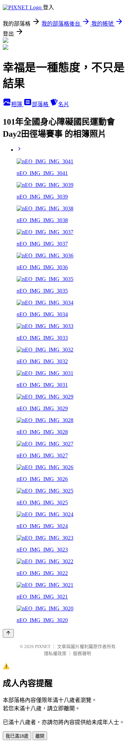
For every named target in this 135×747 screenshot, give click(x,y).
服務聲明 (82, 653)
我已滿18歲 (17, 736)
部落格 (41, 104)
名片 (63, 104)
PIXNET (43, 646)
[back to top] (8, 633)
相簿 (17, 104)
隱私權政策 (55, 653)
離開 (39, 736)
